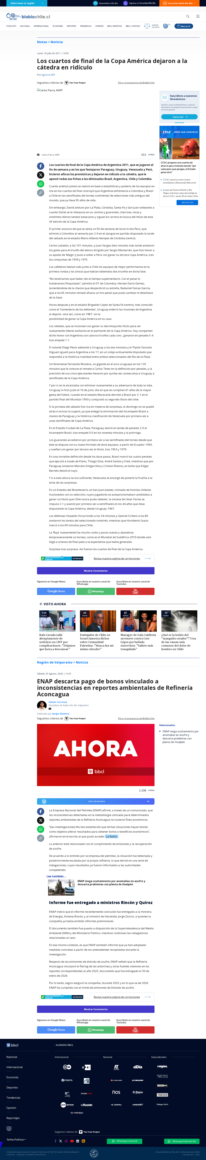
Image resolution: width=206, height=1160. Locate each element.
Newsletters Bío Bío (108, 3)
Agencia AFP (48, 75)
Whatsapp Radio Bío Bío (184, 1141)
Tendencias (85, 26)
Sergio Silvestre (60, 713)
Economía (58, 26)
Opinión (99, 26)
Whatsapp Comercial (126, 1140)
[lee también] (62, 887)
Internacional (41, 26)
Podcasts (11, 26)
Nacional (25, 26)
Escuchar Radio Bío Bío (180, 3)
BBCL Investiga (114, 26)
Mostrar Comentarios (96, 570)
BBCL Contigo (133, 26)
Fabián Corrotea (58, 702)
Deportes (71, 26)
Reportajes (13, 1118)
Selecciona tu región (22, 3)
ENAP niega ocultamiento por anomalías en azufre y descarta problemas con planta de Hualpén (111, 882)
